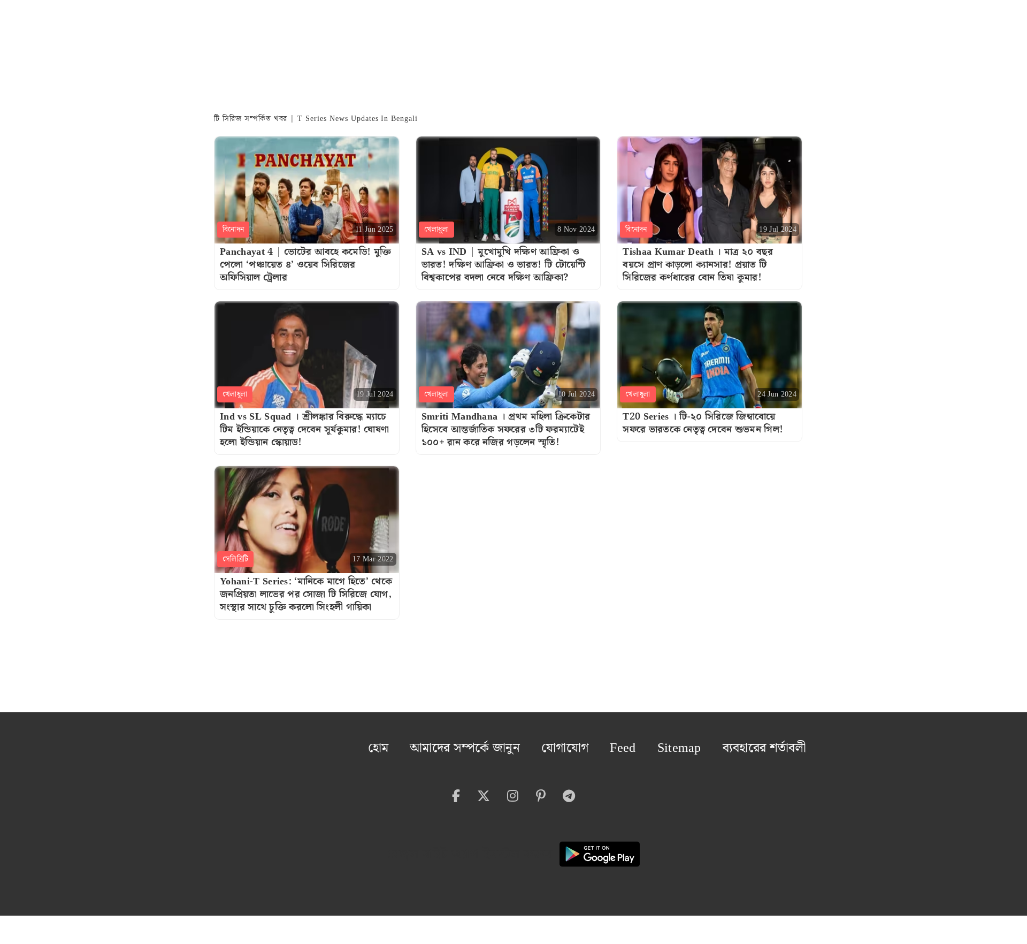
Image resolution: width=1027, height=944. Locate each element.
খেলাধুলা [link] (436, 229)
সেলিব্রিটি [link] (235, 559)
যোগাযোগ (608, 744)
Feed (658, 744)
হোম (456, 744)
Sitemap (705, 744)
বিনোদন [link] (233, 229)
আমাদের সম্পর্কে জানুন (527, 744)
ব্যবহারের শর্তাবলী (775, 744)
